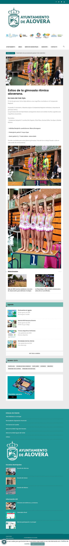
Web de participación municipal (26, 522)
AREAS (20, 47)
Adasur (8, 437)
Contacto (54, 47)
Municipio (45, 47)
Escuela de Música (22, 488)
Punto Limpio (35, 366)
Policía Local (11, 366)
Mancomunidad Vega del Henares (16, 429)
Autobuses (43, 366)
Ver (12, 397)
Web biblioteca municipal (13, 417)
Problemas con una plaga (28, 368)
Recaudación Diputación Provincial (16, 421)
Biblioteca (50, 366)
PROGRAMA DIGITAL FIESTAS (26, 341)
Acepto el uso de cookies (37, 544)
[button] (4, 541)
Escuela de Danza (22, 478)
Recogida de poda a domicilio (23, 366)
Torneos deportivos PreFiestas (26, 331)
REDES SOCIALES (10, 538)
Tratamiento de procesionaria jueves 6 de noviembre (30, 53)
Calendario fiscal (22, 512)
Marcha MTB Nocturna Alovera (27, 321)
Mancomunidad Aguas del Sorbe (15, 433)
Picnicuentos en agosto (25, 310)
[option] (36, 53)
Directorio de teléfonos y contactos (27, 503)
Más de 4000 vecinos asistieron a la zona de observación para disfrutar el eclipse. (20, 290)
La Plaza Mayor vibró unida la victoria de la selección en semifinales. (47, 290)
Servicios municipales (32, 47)
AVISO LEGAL (9, 536)
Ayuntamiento (10, 47)
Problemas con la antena (14, 368)
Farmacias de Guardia (12, 425)
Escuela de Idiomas (23, 468)
